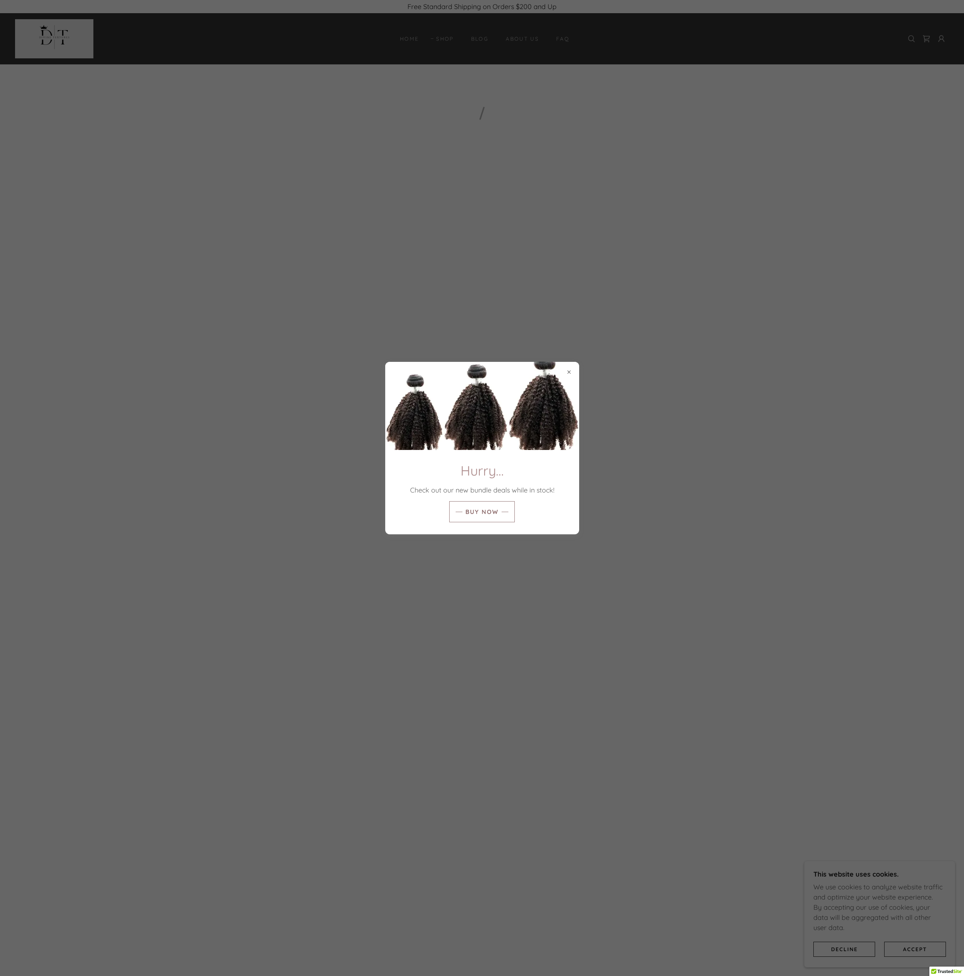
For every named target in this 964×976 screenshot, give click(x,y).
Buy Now (482, 511)
